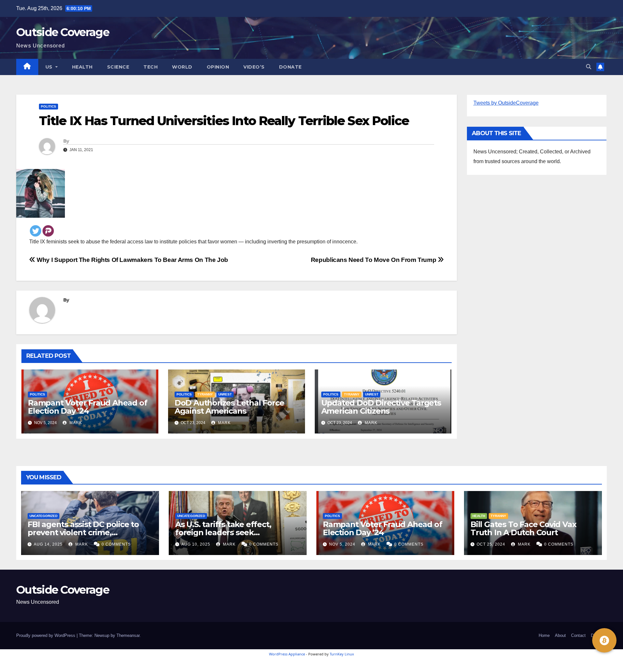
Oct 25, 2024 (491, 544)
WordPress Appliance (287, 654)
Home (544, 635)
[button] (588, 67)
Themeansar (128, 635)
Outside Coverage (62, 32)
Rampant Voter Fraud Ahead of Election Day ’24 (87, 407)
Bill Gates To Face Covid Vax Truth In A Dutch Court (523, 528)
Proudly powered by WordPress (46, 635)
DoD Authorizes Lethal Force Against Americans (229, 407)
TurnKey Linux (342, 654)
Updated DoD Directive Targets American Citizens (381, 407)
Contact (578, 635)
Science (118, 67)
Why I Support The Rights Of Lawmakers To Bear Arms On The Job (131, 259)
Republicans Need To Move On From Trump (374, 259)
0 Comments (116, 544)
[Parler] (48, 231)
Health (82, 67)
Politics (48, 106)
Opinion (218, 67)
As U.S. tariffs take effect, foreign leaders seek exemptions (223, 532)
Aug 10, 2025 (195, 544)
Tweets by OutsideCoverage (506, 103)
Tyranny (205, 394)
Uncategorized (43, 516)
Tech (150, 67)
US (49, 67)
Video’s (254, 67)
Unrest (225, 394)
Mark (75, 422)
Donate (290, 67)
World (182, 67)
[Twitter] (35, 231)
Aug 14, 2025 (48, 544)
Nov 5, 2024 (342, 544)
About (560, 635)
